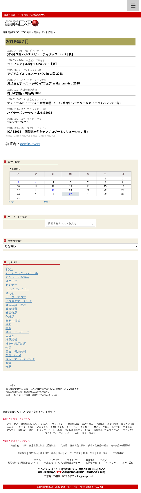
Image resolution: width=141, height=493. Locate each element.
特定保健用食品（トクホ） (78, 430)
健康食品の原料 (77, 445)
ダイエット (85, 427)
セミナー (11, 284)
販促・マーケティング (20, 359)
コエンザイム (57, 427)
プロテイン (50, 433)
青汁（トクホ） (26, 427)
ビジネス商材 (117, 453)
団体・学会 (88, 453)
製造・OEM (13, 355)
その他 (10, 293)
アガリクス (42, 427)
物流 (8, 347)
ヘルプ (103, 459)
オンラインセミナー (18, 289)
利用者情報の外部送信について (23, 462)
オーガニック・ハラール (22, 273)
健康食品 (11, 312)
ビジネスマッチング (19, 301)
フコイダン (128, 430)
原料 (8, 324)
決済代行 (14, 445)
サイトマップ (73, 459)
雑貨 (8, 363)
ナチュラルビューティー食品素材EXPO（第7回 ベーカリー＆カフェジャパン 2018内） (64, 103)
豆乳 (77, 433)
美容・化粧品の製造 (98, 445)
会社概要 (90, 459)
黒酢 (59, 430)
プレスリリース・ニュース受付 (117, 462)
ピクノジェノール (46, 430)
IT (7, 266)
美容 (60, 453)
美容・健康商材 (16, 351)
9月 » (47, 201)
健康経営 (11, 308)
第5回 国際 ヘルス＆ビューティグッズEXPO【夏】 (41, 54)
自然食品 (33, 453)
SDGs (9, 269)
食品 (8, 366)
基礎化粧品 (112, 424)
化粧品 (10, 316)
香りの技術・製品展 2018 (24, 93)
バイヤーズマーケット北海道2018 (29, 112)
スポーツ (11, 280)
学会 (8, 328)
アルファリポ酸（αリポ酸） (20, 430)
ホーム (37, 459)
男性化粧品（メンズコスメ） (35, 424)
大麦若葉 (127, 427)
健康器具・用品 (16, 305)
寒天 (84, 433)
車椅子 (92, 433)
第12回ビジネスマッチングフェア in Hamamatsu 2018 (43, 83)
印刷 (24, 445)
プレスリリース (54, 459)
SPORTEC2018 (17, 122)
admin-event (30, 144)
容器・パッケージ (17, 332)
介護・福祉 (102, 453)
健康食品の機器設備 (121, 445)
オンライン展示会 (17, 277)
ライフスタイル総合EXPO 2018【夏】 (32, 64)
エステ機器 (87, 424)
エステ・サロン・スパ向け (107, 427)
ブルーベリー (65, 433)
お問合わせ (91, 462)
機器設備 (11, 339)
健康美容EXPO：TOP (14, 32)
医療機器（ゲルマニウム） (107, 430)
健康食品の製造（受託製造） (43, 445)
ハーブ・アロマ (16, 297)
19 (53, 190)
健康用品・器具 (48, 453)
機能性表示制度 (16, 343)
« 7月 (11, 201)
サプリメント (58, 424)
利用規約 (48, 462)
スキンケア (12, 424)
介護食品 (100, 424)
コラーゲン (71, 427)
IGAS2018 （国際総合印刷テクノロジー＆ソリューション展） (48, 131)
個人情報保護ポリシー (69, 462)
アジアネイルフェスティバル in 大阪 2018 (35, 73)
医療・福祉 (13, 320)
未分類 (10, 335)
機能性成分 (73, 424)
